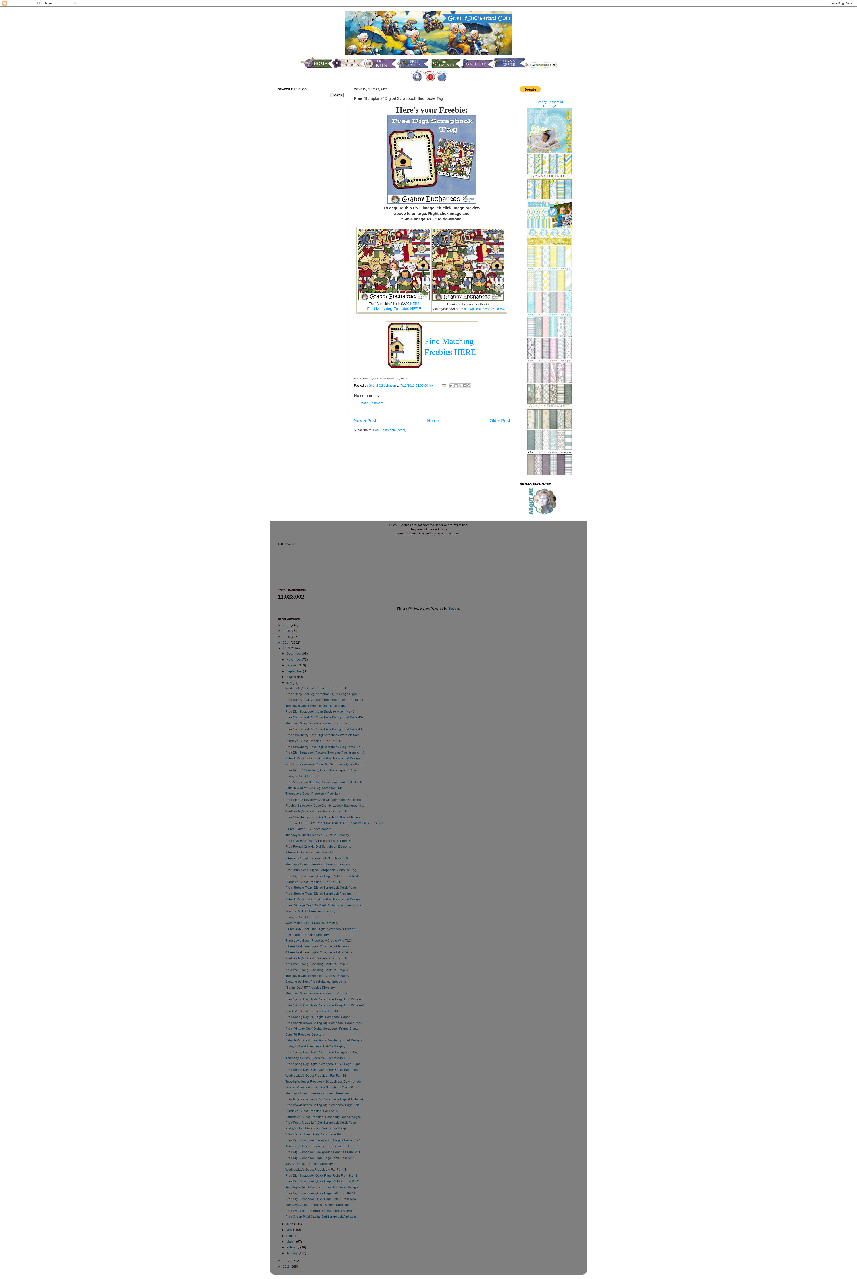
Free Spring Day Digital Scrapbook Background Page (322, 1052)
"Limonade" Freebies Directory (307, 934)
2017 (287, 625)
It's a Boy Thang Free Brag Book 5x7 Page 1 (317, 970)
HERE (415, 304)
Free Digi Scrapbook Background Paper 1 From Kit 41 (323, 1152)
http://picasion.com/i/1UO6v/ (484, 309)
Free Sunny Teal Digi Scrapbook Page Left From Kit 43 (324, 699)
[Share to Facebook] (464, 385)
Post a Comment (371, 403)
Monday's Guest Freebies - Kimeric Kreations (317, 1093)
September (294, 671)
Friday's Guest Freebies (302, 917)
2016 (287, 630)
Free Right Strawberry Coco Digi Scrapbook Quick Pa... (324, 799)
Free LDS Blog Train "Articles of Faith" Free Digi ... (321, 840)
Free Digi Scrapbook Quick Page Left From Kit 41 (320, 1193)
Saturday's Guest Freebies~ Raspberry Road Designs (323, 758)
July (289, 683)
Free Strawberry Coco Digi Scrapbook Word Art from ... (324, 735)
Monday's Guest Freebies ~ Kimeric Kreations (317, 723)
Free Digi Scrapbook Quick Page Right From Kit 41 (321, 1175)
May (289, 1229)
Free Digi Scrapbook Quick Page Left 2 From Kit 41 (321, 1199)
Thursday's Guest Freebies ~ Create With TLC (318, 940)
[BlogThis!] (456, 385)
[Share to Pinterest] (468, 385)
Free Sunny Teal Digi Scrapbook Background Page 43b (324, 729)
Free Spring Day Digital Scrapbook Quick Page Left (321, 1069)
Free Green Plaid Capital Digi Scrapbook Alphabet (320, 1216)
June (290, 1224)
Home (433, 420)
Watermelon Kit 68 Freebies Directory (311, 923)
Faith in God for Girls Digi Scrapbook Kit (313, 788)
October (292, 665)
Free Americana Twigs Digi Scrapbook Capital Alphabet (324, 1099)
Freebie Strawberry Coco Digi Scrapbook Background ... (325, 805)
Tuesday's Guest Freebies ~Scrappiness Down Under (323, 1081)
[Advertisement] (296, 175)
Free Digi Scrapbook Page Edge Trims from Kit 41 (320, 1158)
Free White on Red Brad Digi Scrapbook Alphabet (320, 1210)
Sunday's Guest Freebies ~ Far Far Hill (313, 741)
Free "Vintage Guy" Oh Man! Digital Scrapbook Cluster (323, 905)
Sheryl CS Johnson (383, 385)
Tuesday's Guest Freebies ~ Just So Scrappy (317, 835)
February (293, 1247)
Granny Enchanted (549, 102)
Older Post (500, 420)
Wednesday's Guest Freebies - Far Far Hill (315, 1075)
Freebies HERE (450, 352)
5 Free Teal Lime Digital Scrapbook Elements (317, 946)
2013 (287, 648)
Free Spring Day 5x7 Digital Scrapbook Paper (317, 1017)
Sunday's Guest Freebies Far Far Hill (311, 1011)
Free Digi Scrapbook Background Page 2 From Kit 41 (323, 1140)
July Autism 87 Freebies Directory (309, 1163)
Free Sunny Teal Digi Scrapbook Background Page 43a (324, 717)
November (294, 659)
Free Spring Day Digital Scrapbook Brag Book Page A (323, 999)
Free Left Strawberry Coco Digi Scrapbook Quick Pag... (324, 764)
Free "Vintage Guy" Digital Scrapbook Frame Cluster (322, 1028)
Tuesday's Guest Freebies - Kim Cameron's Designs (322, 1187)
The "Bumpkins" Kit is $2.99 (389, 304)
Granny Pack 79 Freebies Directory (310, 911)
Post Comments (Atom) (389, 430)
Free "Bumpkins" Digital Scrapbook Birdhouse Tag (320, 870)
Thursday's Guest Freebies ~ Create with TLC (317, 1146)
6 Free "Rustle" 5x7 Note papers (308, 829)
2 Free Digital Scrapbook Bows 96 (309, 852)
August (291, 677)
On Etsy (549, 106)
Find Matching (450, 341)
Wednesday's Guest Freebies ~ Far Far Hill (316, 688)
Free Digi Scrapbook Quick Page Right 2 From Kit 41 (322, 876)
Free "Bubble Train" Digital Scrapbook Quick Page (320, 887)
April (289, 1235)
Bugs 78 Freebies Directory (304, 1034)
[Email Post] (443, 385)
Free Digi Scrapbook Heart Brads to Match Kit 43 (319, 711)
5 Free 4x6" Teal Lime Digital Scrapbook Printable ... (322, 929)
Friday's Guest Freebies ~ (303, 776)
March (291, 1241)
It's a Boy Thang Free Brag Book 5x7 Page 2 (317, 964)
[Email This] (451, 385)
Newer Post (365, 420)
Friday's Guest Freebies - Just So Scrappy (315, 1046)
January (292, 1253)
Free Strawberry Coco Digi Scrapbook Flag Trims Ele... (324, 747)
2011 (286, 1266)
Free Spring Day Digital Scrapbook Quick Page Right (322, 1064)
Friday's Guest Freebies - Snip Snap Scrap (315, 1128)
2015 (287, 636)
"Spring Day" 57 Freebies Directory (310, 987)
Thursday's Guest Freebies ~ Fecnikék (312, 793)
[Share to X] (460, 385)
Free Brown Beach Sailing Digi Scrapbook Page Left (322, 1105)
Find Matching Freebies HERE (394, 308)
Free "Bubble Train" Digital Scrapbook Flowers (318, 893)
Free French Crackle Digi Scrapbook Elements (318, 846)
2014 (287, 642)
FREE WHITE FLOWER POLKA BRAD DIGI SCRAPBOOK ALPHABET (334, 823)
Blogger (453, 608)
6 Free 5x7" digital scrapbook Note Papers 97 (317, 858)
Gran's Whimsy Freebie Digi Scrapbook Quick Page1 (322, 1087)
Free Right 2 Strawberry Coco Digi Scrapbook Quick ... (323, 770)
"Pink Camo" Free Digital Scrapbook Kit (313, 1134)
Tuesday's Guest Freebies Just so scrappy (315, 705)
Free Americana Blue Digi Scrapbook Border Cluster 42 (324, 782)
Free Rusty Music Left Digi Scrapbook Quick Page (320, 1122)
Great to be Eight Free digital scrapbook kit (315, 981)
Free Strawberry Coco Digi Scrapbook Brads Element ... (324, 817)
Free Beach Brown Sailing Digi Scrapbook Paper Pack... (324, 1023)
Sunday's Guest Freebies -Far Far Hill (312, 1111)
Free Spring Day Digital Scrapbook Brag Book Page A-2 (324, 1005)
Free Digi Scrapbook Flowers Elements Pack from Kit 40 (325, 752)
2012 (287, 1260)
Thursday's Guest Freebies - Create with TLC (317, 1058)
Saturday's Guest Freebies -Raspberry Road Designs (323, 1117)
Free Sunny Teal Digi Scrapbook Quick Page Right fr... (323, 694)
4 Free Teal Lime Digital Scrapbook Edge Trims (318, 952)
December (294, 653)
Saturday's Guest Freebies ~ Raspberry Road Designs (323, 1040)
